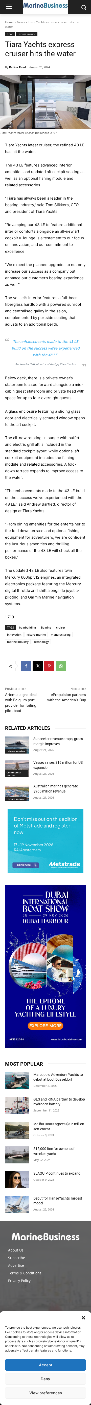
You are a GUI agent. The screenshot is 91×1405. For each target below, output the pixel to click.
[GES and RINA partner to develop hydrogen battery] (17, 1105)
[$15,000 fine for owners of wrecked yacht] (17, 1154)
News (21, 22)
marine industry (18, 642)
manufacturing (61, 634)
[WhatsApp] (61, 666)
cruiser (60, 627)
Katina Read (17, 67)
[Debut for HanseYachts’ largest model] (17, 1204)
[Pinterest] (49, 666)
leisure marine (36, 634)
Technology (41, 642)
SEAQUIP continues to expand (56, 1173)
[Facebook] (26, 666)
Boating (46, 627)
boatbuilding (27, 627)
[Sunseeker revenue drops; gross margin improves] (17, 745)
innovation (14, 634)
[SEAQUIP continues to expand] (17, 1179)
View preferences (45, 1392)
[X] (38, 666)
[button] (83, 1317)
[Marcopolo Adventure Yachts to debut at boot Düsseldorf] (17, 1080)
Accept (45, 1364)
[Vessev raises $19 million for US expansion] (17, 768)
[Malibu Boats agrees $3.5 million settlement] (17, 1130)
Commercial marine (14, 774)
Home (9, 22)
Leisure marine (27, 34)
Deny (45, 1378)
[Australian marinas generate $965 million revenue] (17, 792)
